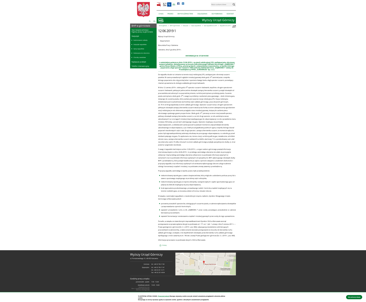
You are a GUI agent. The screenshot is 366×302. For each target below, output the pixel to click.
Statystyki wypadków (139, 44)
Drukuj (164, 245)
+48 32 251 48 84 (159, 272)
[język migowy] (169, 4)
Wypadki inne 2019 (225, 25)
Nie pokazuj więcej (354, 297)
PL (150, 21)
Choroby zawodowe (139, 57)
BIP (159, 4)
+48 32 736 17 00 (159, 264)
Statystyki (185, 25)
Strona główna (163, 25)
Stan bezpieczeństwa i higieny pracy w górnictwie (142, 31)
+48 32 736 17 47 (159, 267)
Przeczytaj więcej (163, 296)
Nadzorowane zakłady (140, 40)
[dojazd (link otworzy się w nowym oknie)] (205, 264)
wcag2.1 (165, 4)
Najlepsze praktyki (139, 62)
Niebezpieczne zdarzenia (141, 53)
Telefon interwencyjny (140, 66)
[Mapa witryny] (174, 4)
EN (154, 21)
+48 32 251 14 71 (159, 270)
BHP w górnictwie (175, 25)
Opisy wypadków (196, 25)
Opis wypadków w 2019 (210, 25)
